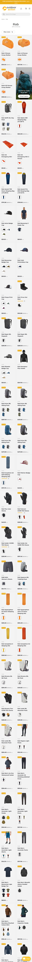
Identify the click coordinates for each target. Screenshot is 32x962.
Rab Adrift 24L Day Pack (8, 118)
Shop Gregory (24, 96)
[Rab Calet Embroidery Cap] (24, 250)
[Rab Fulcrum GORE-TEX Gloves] (24, 498)
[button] (26, 8)
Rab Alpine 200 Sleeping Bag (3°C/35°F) (22, 119)
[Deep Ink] (8, 124)
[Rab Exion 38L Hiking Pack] (8, 393)
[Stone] (3, 271)
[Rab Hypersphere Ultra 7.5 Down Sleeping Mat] (24, 599)
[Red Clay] (8, 895)
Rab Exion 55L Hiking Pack (6, 441)
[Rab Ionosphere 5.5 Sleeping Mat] (24, 633)
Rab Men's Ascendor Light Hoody (6, 811)
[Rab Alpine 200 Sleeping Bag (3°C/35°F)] (24, 107)
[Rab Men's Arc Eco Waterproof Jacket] (8, 762)
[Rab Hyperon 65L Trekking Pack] (24, 567)
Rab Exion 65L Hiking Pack (22, 441)
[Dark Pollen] (8, 817)
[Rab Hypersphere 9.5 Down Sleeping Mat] (8, 599)
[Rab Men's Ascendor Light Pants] (24, 799)
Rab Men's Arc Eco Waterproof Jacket (8, 774)
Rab (7, 19)
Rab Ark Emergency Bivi (7, 155)
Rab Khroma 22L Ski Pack (7, 677)
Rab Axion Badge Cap (7, 224)
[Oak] (3, 822)
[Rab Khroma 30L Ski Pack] (24, 665)
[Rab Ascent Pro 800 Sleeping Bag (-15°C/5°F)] (24, 178)
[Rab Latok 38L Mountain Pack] (8, 730)
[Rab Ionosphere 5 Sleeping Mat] (8, 633)
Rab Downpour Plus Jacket (22, 367)
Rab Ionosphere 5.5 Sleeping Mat (24, 644)
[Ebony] (3, 266)
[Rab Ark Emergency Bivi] (8, 144)
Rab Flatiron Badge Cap (24, 473)
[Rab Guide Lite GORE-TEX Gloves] (24, 532)
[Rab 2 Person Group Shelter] (8, 42)
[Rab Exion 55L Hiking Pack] (8, 430)
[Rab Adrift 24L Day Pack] (8, 107)
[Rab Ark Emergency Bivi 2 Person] (24, 144)
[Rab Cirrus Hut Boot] (24, 286)
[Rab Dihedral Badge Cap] (8, 356)
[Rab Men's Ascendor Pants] (24, 837)
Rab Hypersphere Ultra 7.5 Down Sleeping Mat (23, 611)
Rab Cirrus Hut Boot (22, 298)
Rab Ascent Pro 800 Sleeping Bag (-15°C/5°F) (23, 191)
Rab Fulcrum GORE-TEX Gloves (23, 510)
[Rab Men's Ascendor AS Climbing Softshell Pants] (24, 762)
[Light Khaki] (24, 817)
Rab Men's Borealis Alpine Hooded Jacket (24, 884)
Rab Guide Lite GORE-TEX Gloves (23, 544)
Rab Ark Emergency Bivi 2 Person (23, 156)
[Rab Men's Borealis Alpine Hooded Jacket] (24, 872)
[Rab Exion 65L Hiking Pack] (24, 430)
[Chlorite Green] (3, 934)
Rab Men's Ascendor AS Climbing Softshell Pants (24, 776)
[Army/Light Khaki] (3, 234)
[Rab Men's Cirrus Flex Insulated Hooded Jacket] (24, 949)
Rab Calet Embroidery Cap (23, 261)
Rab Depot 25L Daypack (6, 335)
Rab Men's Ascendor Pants (23, 849)
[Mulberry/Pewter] (3, 308)
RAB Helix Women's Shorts (7, 578)
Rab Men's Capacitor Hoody (23, 922)
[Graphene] (24, 747)
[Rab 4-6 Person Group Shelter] (24, 42)
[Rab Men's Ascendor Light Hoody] (8, 799)
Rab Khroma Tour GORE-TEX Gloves (7, 709)
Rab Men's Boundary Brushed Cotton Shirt (8, 923)
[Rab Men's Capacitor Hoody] (24, 910)
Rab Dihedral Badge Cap (6, 367)
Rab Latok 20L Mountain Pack (22, 709)
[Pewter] (3, 129)
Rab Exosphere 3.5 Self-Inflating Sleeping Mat (8, 474)
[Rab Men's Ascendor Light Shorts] (8, 837)
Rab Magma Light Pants (23, 741)
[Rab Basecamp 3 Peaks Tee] (24, 213)
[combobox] (16, 14)
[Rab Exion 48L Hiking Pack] (24, 393)
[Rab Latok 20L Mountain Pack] (24, 698)
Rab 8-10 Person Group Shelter (7, 86)
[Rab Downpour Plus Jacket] (24, 356)
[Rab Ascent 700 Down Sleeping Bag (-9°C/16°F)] (8, 178)
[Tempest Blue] (3, 414)
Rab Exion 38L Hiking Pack (6, 404)
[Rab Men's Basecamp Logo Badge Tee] (8, 872)
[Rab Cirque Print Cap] (8, 286)
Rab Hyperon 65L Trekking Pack (23, 578)
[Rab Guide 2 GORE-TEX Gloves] (8, 532)
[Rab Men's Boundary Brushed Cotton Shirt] (8, 910)
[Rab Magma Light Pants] (24, 730)
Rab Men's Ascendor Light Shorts (6, 850)
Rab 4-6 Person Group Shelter (23, 54)
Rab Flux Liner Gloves (6, 510)
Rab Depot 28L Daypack (22, 335)
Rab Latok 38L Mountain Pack (6, 741)
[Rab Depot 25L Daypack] (8, 323)
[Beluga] (19, 822)
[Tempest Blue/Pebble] (8, 229)
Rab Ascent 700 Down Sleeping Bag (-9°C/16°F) (8, 191)
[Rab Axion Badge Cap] (8, 213)
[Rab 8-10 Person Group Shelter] (8, 75)
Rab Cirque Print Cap (7, 298)
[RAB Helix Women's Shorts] (8, 567)
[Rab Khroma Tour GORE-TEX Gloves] (8, 698)
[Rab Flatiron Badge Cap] (24, 462)
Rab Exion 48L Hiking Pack (22, 404)
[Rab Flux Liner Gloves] (8, 498)
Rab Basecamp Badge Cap (6, 261)
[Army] (8, 129)
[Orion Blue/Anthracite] (24, 583)
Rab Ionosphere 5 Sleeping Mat (7, 644)
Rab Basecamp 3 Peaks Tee (23, 224)
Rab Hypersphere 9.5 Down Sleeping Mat (8, 611)
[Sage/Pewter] (8, 303)
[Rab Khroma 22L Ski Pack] (8, 665)
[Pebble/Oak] (3, 377)
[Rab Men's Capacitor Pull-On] (8, 949)
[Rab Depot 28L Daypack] (24, 323)
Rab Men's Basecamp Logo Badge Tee (7, 884)
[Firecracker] (24, 517)
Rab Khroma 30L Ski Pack (23, 677)
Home (3, 19)
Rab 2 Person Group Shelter (6, 54)
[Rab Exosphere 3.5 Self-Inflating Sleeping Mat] (8, 462)
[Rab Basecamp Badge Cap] (8, 250)
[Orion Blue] (8, 373)
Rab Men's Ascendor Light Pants (22, 811)
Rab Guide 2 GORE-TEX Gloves (8, 544)
